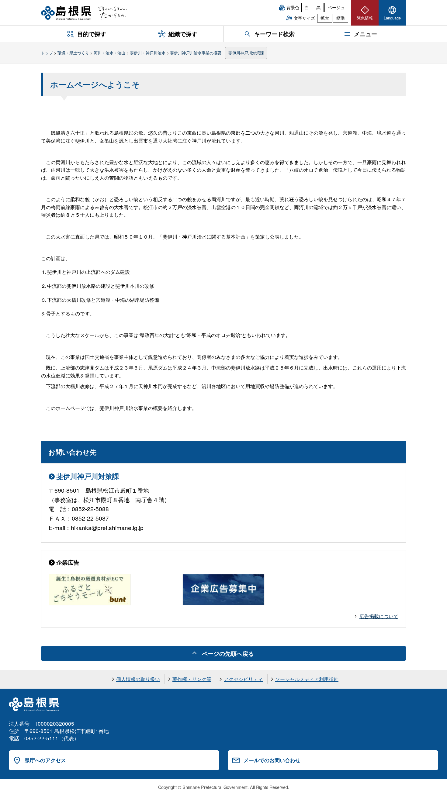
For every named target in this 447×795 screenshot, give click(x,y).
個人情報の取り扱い (138, 679)
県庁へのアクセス (45, 760)
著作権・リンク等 (191, 679)
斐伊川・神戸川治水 (147, 53)
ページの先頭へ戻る (228, 653)
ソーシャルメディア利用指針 (306, 679)
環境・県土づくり (73, 53)
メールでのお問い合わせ (272, 760)
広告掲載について (378, 616)
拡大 (325, 18)
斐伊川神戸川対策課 (246, 53)
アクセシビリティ (243, 679)
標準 (340, 18)
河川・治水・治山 (109, 53)
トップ (47, 53)
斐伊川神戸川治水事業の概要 (195, 53)
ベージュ (336, 7)
